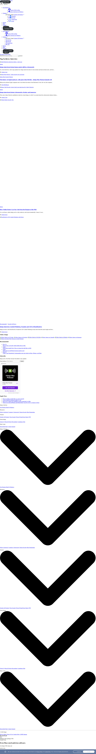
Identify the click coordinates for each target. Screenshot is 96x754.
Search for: (2, 55)
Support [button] (4, 25)
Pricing (4, 45)
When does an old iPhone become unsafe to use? (13, 350)
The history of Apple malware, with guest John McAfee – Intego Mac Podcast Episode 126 (26, 79)
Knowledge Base (4, 426)
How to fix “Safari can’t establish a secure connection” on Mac (17, 401)
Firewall (13, 17)
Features (5, 37)
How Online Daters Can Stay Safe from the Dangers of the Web (18, 209)
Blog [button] (4, 23)
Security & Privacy (12, 324)
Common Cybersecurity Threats (16, 412)
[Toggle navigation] (1, 4)
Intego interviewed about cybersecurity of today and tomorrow (18, 92)
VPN (12, 21)
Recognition (14, 421)
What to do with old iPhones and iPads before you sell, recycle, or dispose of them (21, 402)
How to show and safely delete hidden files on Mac (14, 345)
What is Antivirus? (4, 412)
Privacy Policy (3, 734)
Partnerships (32, 412)
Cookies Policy (16, 734)
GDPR (21, 734)
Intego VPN (28, 417)
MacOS (8, 407)
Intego (1, 64)
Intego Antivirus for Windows (16, 11)
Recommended (3, 324)
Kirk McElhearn (5, 84)
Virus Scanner (12, 417)
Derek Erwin (4, 214)
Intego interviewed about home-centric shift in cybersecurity (17, 67)
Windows (12, 407)
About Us (2, 421)
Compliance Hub (21, 421)
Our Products (6, 31)
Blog (4, 47)
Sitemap (25, 734)
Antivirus (13, 16)
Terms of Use (10, 734)
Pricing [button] (4, 22)
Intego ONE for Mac (15, 10)
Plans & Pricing (8, 421)
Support (4, 48)
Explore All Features (18, 14)
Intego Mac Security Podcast (6, 77)
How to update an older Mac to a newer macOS (13, 398)
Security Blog (26, 412)
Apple (4, 347)
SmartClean (14, 19)
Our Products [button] (6, 7)
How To (5, 344)
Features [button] (5, 13)
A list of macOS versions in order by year (12, 400)
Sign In (6, 52)
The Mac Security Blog (5, 54)
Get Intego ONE (5, 1)
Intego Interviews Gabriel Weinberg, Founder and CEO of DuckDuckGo (21, 326)
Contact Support (11, 426)
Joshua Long (4, 72)
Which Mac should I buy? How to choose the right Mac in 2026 (17, 348)
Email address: (3, 361)
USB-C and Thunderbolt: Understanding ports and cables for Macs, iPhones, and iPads (22, 353)
